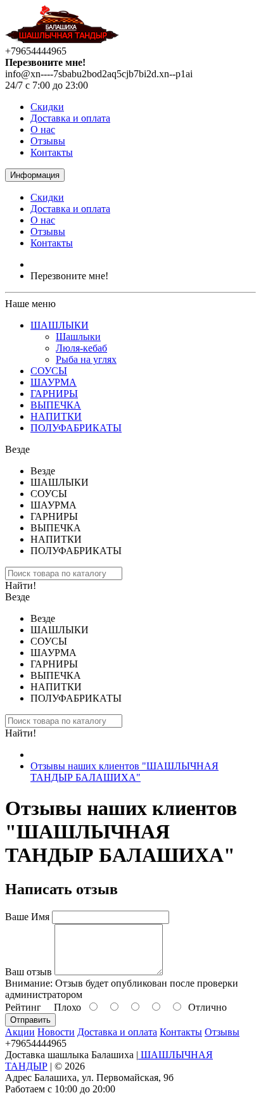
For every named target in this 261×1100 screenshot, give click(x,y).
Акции (20, 1032)
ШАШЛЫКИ (59, 325)
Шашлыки (78, 336)
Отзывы (47, 141)
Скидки (47, 106)
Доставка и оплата (70, 118)
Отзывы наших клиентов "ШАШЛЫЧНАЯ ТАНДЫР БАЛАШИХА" (124, 772)
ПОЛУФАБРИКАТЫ (76, 427)
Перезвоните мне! (69, 275)
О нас (42, 129)
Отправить (30, 1020)
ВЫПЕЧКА (55, 405)
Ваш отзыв (28, 971)
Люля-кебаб (81, 348)
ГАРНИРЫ (54, 393)
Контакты (51, 152)
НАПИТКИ (56, 416)
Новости (56, 1032)
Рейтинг (23, 1007)
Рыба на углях (86, 359)
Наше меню (30, 303)
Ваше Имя (27, 916)
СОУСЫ (48, 370)
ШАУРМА (53, 382)
